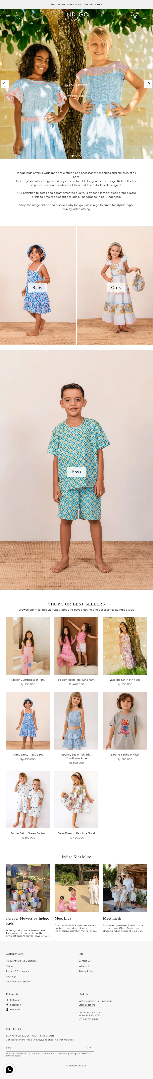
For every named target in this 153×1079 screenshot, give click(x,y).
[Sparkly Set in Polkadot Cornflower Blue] (76, 721)
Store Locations (87, 1004)
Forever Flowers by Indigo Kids (27, 920)
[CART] (144, 17)
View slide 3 (80, 156)
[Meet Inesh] (125, 888)
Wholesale (84, 966)
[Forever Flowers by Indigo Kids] (28, 888)
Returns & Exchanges (17, 971)
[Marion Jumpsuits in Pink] (28, 646)
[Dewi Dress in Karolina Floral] (76, 799)
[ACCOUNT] (135, 17)
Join (88, 1047)
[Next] (148, 84)
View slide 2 (76, 156)
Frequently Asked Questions (21, 960)
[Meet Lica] (77, 888)
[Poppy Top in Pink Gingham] (76, 646)
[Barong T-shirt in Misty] (125, 721)
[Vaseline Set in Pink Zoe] (125, 646)
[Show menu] (8, 17)
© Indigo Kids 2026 (76, 1065)
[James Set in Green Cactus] (28, 799)
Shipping (11, 976)
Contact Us (84, 960)
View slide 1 (73, 156)
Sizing (9, 966)
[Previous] (5, 84)
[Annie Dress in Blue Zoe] (28, 721)
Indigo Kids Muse (76, 856)
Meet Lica (63, 918)
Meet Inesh (112, 918)
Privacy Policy (86, 971)
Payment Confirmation (18, 981)
